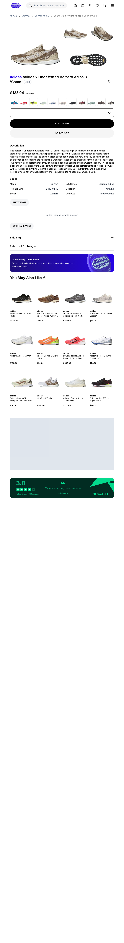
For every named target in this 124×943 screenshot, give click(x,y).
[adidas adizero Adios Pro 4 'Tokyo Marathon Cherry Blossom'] (62, 102)
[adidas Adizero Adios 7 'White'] (22, 337)
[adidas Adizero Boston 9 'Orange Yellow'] (49, 337)
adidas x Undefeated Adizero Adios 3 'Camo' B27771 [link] (77, 16)
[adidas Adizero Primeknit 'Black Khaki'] (22, 295)
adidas (13, 16)
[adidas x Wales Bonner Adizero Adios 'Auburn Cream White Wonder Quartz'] (49, 295)
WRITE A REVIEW (22, 226)
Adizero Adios (41, 16)
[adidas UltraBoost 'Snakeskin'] (49, 379)
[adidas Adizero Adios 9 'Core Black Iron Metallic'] (72, 102)
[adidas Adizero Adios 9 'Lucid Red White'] (24, 102)
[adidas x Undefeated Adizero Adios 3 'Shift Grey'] (75, 295)
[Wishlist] (97, 5)
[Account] (90, 5)
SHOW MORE (19, 202)
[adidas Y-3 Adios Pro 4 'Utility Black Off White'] (111, 102)
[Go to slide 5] (24, 308)
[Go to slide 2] (46, 308)
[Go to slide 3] (47, 308)
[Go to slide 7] (52, 308)
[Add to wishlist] (110, 81)
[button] (45, 278)
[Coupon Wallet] (82, 5)
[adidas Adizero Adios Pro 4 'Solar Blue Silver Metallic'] (14, 102)
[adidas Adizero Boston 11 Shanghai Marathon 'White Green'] (22, 379)
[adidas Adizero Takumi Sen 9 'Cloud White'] (75, 379)
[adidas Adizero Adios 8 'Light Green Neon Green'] (43, 102)
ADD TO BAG (62, 123)
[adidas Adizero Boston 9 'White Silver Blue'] (102, 337)
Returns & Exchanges (23, 246)
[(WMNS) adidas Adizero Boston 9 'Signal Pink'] (75, 337)
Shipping (15, 237)
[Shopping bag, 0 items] (104, 5)
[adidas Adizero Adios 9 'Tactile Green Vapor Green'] (91, 102)
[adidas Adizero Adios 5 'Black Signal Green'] (102, 379)
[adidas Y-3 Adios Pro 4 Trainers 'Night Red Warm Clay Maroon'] (82, 102)
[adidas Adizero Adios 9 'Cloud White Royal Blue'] (53, 102)
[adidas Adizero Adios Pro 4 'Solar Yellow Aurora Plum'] (33, 102)
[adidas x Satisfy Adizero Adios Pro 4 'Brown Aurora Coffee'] (101, 102)
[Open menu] (112, 5)
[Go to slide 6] (51, 350)
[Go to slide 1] (19, 308)
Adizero (26, 16)
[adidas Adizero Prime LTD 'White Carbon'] (102, 295)
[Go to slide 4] (23, 308)
